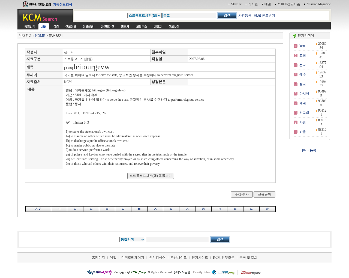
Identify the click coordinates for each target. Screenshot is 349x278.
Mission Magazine (319, 4)
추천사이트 (178, 257)
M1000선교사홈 (289, 4)
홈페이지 (98, 257)
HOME (40, 36)
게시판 (253, 4)
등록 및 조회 (248, 257)
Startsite (236, 4)
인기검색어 (157, 257)
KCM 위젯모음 (223, 257)
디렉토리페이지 (132, 257)
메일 (267, 4)
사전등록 (244, 15)
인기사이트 (200, 257)
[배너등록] (309, 150)
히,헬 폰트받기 (264, 15)
